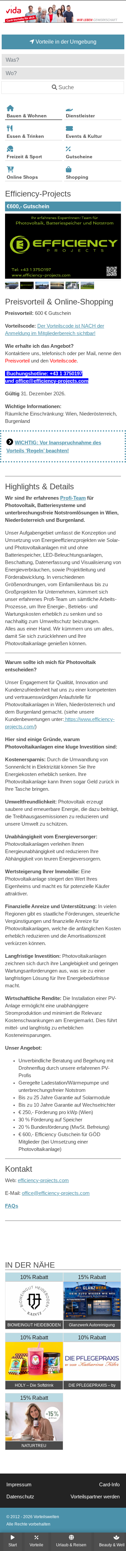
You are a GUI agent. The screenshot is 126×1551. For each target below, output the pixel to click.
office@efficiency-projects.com (51, 381)
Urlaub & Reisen (71, 1545)
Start (12, 1545)
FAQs (11, 1206)
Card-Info (109, 1484)
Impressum (19, 1484)
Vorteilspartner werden (95, 1496)
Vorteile (36, 1545)
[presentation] (11, 246)
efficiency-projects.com (43, 1180)
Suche (66, 87)
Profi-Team (73, 498)
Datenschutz (20, 1496)
